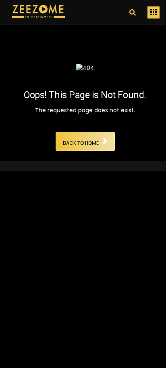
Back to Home (81, 143)
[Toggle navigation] (153, 12)
